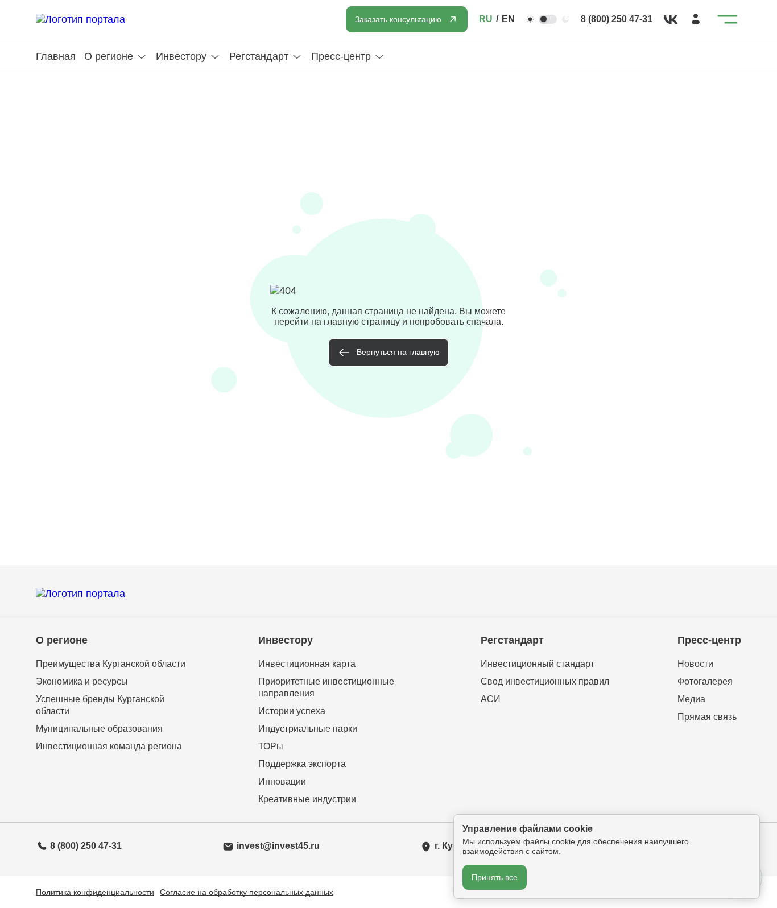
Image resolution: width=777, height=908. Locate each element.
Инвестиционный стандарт (537, 664)
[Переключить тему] (547, 19)
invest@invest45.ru (278, 846)
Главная (56, 56)
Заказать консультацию (398, 19)
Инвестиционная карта (307, 664)
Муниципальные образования (99, 728)
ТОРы (270, 746)
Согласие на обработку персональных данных (246, 892)
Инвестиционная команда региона (109, 746)
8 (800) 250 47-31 (616, 19)
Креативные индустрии (307, 799)
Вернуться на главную (398, 351)
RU (486, 19)
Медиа (691, 699)
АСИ (491, 699)
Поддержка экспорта (302, 764)
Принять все (495, 877)
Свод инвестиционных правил (545, 681)
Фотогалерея (705, 681)
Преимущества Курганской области (110, 664)
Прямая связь (707, 717)
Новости (695, 664)
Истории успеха (291, 711)
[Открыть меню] (727, 19)
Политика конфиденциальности (95, 892)
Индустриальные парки (307, 728)
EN (508, 19)
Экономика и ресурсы (82, 681)
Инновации (282, 781)
